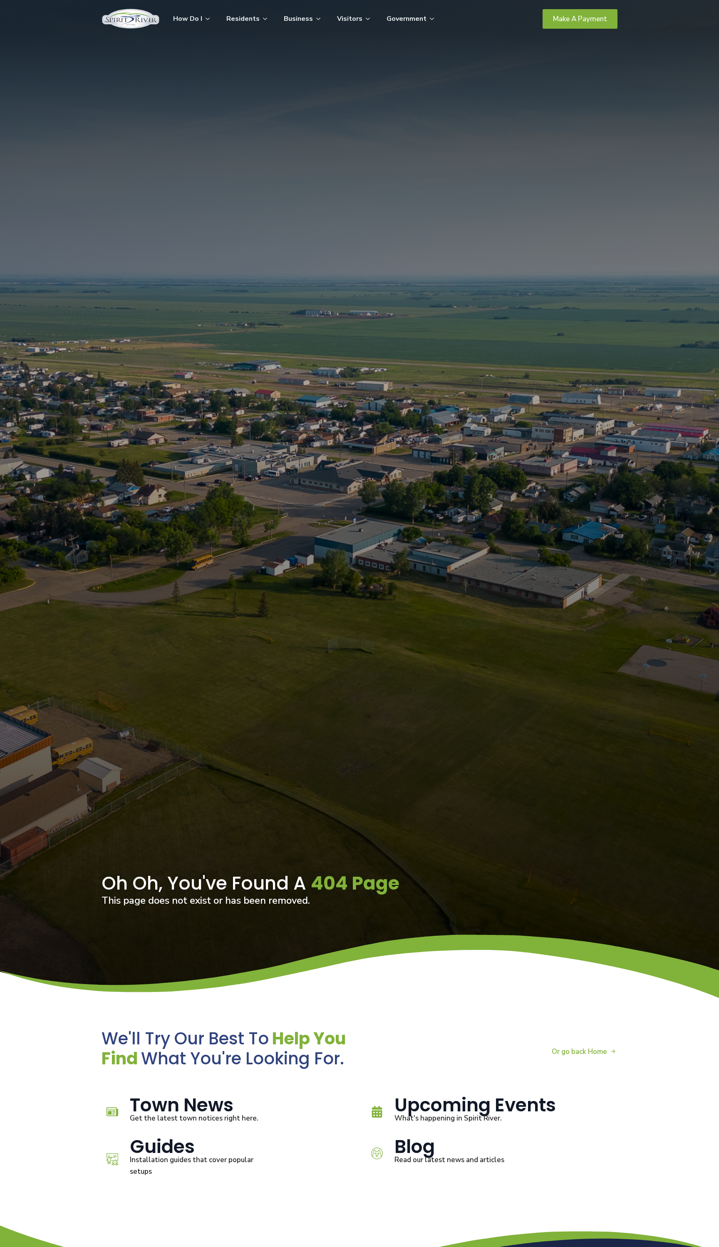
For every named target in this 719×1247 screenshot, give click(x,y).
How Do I (187, 18)
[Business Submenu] (321, 18)
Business (298, 18)
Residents (243, 18)
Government (406, 18)
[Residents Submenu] (267, 18)
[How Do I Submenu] (210, 18)
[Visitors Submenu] (370, 18)
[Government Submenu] (434, 18)
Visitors (349, 18)
